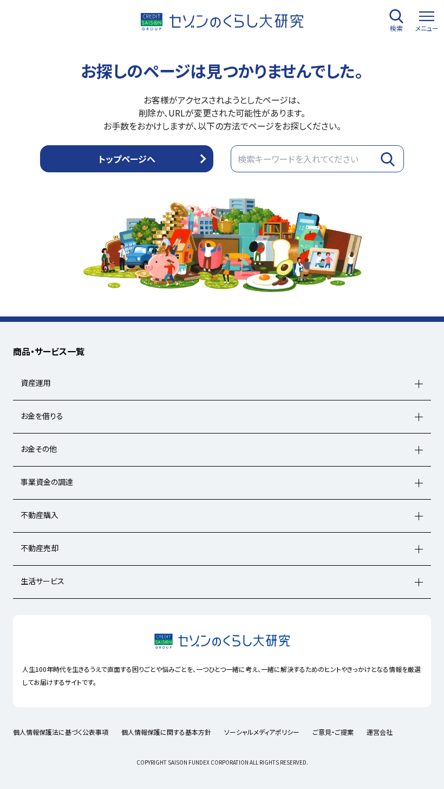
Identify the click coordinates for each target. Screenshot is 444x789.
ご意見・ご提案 (333, 731)
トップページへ (127, 158)
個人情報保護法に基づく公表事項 (60, 731)
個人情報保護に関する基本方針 (166, 731)
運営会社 (380, 731)
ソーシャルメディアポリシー (261, 731)
